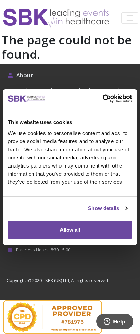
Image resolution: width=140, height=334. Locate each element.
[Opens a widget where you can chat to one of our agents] (114, 322)
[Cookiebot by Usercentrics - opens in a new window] (102, 98)
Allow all (70, 230)
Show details (103, 208)
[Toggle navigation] (129, 18)
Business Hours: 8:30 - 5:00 (42, 250)
